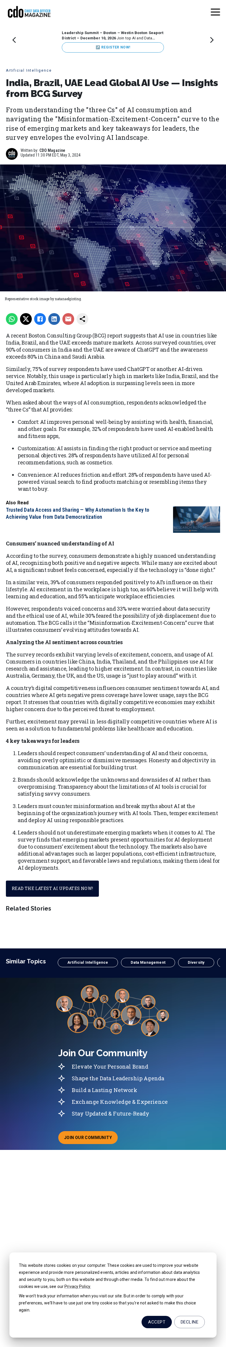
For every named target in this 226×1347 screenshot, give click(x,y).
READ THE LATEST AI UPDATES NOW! (52, 888)
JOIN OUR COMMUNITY (91, 1139)
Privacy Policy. (77, 1286)
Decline (189, 1322)
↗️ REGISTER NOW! (113, 47)
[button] (88, 962)
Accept (156, 1322)
